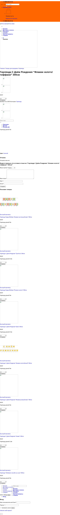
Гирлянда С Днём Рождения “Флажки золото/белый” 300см (16, 363)
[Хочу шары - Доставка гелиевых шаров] (7, 23)
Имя (1, 181)
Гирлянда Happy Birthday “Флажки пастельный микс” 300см (16, 217)
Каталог (5, 28)
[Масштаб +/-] (2, 513)
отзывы (5, 489)
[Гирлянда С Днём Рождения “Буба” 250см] (9, 323)
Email (2, 183)
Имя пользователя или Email (8, 502)
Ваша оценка (4, 167)
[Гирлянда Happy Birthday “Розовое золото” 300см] (9, 286)
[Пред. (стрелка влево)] (0, 514)
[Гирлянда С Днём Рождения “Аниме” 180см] (9, 432)
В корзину (3, 100)
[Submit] (0, 122)
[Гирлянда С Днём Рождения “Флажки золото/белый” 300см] (6, 92)
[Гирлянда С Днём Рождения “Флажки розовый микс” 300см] (9, 396)
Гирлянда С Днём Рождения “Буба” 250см (11, 326)
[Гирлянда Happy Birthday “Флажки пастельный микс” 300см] (9, 213)
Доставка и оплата (8, 30)
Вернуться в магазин (11, 18)
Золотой (5, 153)
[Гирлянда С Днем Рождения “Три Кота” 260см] (9, 249)
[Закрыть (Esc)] (0, 513)
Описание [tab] (6, 124)
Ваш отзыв (3, 178)
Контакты (5, 488)
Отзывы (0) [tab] (6, 127)
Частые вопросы (7, 491)
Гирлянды (21, 68)
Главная (2, 68)
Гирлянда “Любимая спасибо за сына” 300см (12, 472)
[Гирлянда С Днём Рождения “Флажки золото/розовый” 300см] (6, 84)
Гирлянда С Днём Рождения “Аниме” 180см (12, 436)
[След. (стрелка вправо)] (2, 514)
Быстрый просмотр (5, 214)
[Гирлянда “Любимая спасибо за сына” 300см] (9, 469)
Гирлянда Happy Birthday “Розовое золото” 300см (13, 290)
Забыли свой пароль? (6, 510)
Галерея (5, 492)
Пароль (2, 505)
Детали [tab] (5, 125)
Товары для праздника (11, 68)
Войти (13, 507)
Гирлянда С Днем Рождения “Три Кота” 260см (12, 253)
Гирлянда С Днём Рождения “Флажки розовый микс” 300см (16, 399)
